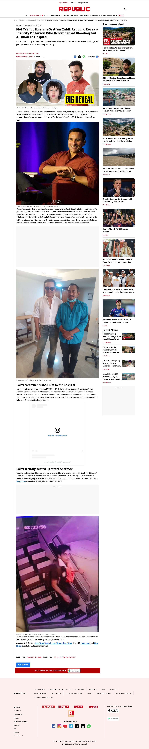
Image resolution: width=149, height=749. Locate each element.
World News (107, 54)
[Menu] (124, 9)
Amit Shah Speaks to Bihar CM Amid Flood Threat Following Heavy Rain (117, 260)
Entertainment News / (26, 20)
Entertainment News (24, 56)
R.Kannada (85, 3)
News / (16, 20)
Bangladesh (21, 481)
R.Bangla (78, 3)
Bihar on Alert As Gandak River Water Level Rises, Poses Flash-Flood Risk (118, 170)
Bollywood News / (39, 20)
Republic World (63, 3)
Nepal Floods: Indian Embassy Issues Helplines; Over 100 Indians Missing (118, 139)
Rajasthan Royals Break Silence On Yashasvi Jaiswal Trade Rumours (117, 321)
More (120, 15)
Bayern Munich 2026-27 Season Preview (115, 230)
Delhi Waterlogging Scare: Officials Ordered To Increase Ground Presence (112, 365)
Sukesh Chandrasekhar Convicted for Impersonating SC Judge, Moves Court (118, 290)
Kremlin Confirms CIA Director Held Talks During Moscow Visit (117, 200)
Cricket (105, 325)
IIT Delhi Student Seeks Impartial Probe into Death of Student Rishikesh (119, 79)
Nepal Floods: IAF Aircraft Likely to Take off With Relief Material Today (117, 109)
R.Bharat (71, 3)
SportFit (105, 235)
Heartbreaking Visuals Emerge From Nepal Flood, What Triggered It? (117, 49)
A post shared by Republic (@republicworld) (57, 462)
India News (106, 84)
